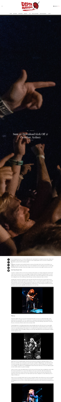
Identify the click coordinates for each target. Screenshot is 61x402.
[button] (30, 310)
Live (30, 13)
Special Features (35, 13)
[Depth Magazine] (30, 6)
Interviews (20, 13)
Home (11, 13)
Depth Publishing (43, 13)
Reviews (25, 13)
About (49, 13)
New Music (15, 13)
